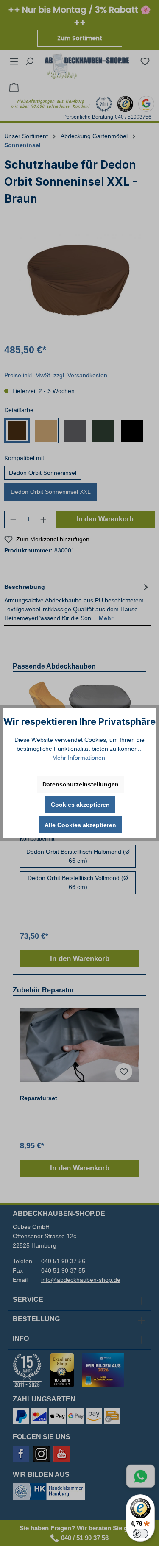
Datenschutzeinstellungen (80, 784)
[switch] (140, 1533)
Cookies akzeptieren (80, 804)
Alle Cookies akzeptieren (80, 825)
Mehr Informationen (78, 757)
